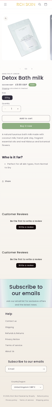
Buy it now (26, 126)
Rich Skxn (14, 396)
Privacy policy (11, 400)
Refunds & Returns (14, 333)
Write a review (26, 227)
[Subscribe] (44, 369)
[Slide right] (32, 69)
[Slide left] (20, 69)
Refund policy (43, 396)
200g (7, 97)
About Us (9, 351)
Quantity (6, 103)
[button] (5, 4)
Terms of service (13, 345)
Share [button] (8, 181)
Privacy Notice (12, 339)
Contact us (11, 321)
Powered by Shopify (27, 396)
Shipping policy (42, 400)
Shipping (5, 88)
